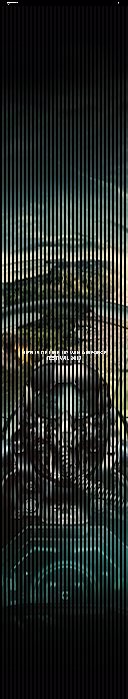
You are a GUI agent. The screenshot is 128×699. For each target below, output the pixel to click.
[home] (13, 3)
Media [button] (32, 3)
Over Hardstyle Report (66, 3)
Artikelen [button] (23, 3)
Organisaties (51, 3)
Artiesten (41, 3)
